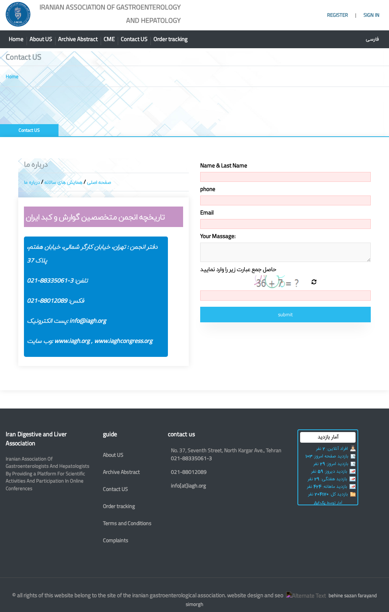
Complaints (115, 540)
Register (338, 15)
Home (16, 39)
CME (109, 39)
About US (41, 39)
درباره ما (32, 182)
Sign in (372, 15)
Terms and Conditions (127, 523)
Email (206, 212)
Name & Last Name (223, 165)
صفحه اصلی (99, 182)
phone (207, 189)
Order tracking (170, 39)
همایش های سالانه (63, 182)
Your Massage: (218, 236)
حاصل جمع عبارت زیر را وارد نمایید (238, 269)
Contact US (134, 39)
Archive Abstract (78, 39)
